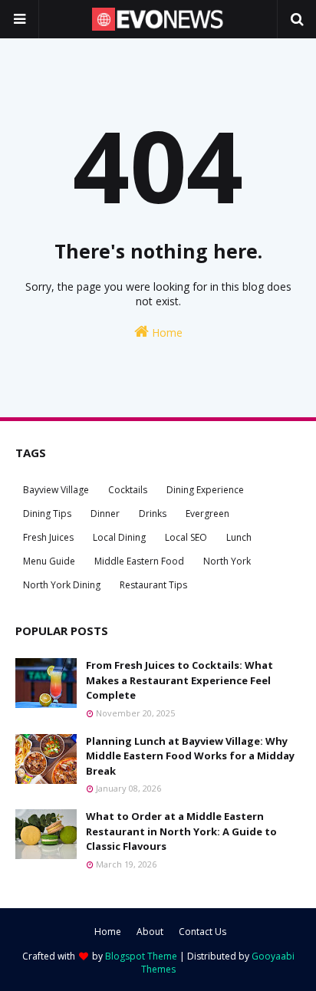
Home (166, 332)
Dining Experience (205, 489)
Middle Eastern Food (139, 561)
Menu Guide (49, 561)
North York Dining (61, 584)
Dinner (105, 513)
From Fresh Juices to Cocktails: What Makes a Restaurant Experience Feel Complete (179, 680)
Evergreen (207, 513)
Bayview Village (56, 489)
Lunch (239, 537)
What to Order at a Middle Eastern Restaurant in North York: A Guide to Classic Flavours (181, 831)
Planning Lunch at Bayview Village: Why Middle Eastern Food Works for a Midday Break (190, 756)
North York (227, 561)
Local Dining (119, 537)
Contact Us (202, 931)
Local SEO (186, 537)
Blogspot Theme (141, 956)
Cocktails (127, 489)
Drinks (152, 513)
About (150, 931)
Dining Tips (47, 513)
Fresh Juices (48, 537)
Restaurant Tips (153, 584)
